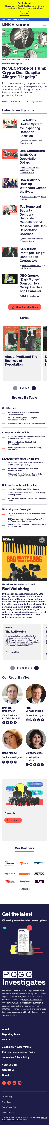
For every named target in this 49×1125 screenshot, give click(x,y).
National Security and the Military (20, 485)
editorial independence (32, 1012)
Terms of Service (16, 1120)
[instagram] (20, 1083)
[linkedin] (14, 1083)
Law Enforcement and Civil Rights (20, 458)
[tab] (20, 388)
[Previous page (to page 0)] (15, 388)
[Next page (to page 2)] (34, 388)
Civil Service (9, 408)
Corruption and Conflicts (15, 432)
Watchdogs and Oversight (16, 509)
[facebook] (4, 1083)
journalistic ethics (9, 1015)
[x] (9, 1083)
